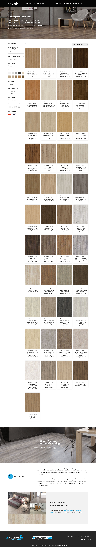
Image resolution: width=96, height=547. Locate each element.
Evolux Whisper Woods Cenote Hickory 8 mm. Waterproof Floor (65, 106)
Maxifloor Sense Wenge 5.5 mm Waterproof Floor (33, 260)
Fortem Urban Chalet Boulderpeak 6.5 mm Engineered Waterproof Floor (64, 291)
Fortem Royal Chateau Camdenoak (65, 386)
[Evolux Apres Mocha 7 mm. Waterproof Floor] (32, 184)
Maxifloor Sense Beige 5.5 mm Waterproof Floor (33, 290)
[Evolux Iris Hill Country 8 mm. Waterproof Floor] (32, 154)
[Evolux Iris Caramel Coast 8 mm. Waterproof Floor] (64, 154)
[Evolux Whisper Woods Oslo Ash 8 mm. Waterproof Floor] (48, 58)
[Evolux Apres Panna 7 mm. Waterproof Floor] (80, 154)
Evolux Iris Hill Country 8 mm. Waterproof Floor (33, 168)
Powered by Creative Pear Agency (59, 545)
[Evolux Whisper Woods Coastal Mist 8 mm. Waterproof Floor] (48, 90)
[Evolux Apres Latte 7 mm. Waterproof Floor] (64, 184)
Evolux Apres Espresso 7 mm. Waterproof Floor (49, 229)
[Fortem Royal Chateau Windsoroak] (32, 403)
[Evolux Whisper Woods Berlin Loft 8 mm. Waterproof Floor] (32, 122)
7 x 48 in (12, 91)
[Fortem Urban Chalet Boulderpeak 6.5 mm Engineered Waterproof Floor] (64, 275)
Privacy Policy (33, 545)
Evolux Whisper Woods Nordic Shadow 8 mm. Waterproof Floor (65, 74)
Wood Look (13, 100)
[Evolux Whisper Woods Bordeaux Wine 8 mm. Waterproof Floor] (80, 90)
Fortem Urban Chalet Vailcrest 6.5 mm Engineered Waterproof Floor (32, 323)
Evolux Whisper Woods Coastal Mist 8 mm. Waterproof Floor (49, 106)
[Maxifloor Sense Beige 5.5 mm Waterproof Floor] (32, 275)
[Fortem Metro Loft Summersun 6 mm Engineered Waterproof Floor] (32, 339)
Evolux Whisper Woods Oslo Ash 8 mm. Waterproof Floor (48, 74)
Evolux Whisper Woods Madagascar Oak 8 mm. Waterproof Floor (81, 74)
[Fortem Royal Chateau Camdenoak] (64, 371)
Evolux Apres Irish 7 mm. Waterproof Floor (80, 199)
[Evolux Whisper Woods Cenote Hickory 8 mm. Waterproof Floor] (64, 90)
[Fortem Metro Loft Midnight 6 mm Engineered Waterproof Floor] (64, 307)
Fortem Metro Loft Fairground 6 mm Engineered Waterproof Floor (48, 323)
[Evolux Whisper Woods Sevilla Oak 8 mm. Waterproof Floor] (32, 58)
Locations (80, 536)
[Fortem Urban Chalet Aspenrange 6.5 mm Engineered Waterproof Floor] (48, 275)
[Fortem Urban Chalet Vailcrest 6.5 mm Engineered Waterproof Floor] (32, 307)
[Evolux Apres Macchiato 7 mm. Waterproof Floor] (48, 184)
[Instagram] (90, 539)
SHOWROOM (76, 3)
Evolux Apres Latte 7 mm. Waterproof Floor (65, 199)
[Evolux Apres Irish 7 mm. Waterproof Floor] (80, 184)
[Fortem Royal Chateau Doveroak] (80, 371)
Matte (12, 66)
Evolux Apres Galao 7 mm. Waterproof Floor (32, 229)
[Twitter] (85, 539)
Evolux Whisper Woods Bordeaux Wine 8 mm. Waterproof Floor (81, 106)
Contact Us (88, 536)
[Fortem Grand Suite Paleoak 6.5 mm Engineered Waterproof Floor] (80, 339)
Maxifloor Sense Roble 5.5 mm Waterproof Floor (65, 260)
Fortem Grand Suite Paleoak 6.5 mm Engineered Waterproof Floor (81, 355)
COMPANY (66, 3)
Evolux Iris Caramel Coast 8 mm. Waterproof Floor (64, 168)
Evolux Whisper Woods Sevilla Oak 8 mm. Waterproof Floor (33, 74)
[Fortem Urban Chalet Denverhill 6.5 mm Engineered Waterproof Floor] (80, 275)
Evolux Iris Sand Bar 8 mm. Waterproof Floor (48, 137)
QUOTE (82, 3)
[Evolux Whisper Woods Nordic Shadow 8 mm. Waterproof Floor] (64, 58)
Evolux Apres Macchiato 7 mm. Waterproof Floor (49, 199)
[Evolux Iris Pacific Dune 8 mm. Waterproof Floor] (80, 122)
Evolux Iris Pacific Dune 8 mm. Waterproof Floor (81, 137)
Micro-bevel (13, 59)
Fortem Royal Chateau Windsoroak (32, 417)
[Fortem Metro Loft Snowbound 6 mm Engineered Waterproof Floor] (80, 307)
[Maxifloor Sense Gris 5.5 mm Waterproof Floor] (80, 245)
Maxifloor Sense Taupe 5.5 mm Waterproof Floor (49, 260)
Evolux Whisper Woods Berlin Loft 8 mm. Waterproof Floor (32, 138)
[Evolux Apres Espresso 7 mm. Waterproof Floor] (48, 215)
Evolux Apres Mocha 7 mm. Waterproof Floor (32, 199)
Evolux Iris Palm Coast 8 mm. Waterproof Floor (65, 137)
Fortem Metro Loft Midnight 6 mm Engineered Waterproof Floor (65, 323)
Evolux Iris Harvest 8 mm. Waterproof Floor (48, 168)
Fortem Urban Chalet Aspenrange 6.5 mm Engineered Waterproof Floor (48, 291)
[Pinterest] (88, 539)
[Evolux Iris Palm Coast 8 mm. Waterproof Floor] (64, 122)
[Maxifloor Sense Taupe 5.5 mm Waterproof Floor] (48, 245)
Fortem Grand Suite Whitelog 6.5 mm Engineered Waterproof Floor (32, 386)
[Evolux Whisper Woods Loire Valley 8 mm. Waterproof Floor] (32, 90)
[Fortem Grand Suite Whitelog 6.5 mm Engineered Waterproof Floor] (32, 371)
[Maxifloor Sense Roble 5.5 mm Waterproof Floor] (64, 245)
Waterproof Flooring (32, 70)
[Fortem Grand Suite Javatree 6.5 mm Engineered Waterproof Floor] (64, 339)
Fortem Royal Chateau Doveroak (80, 385)
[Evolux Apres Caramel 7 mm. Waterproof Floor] (64, 215)
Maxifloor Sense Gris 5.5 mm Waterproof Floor (81, 260)
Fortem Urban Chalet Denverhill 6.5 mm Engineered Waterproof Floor (81, 291)
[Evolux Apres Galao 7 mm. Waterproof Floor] (32, 215)
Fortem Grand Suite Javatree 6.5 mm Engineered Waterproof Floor (64, 355)
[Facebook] (82, 539)
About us (73, 536)
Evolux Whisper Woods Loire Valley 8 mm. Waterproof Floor (33, 106)
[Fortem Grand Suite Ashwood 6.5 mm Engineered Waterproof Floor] (48, 339)
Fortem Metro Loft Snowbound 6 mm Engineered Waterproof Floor (80, 323)
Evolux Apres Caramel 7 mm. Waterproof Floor (65, 229)
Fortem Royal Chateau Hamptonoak (49, 386)
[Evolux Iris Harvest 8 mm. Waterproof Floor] (48, 154)
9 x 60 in (12, 84)
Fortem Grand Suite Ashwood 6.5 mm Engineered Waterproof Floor (48, 355)
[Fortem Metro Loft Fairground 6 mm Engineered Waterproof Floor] (48, 307)
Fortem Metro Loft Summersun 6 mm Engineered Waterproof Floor (32, 355)
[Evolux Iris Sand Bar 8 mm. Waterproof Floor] (48, 122)
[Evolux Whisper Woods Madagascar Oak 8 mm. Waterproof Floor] (80, 58)
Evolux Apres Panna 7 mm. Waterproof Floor (80, 168)
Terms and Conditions (44, 545)
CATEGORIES (58, 3)
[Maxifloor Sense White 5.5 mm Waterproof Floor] (80, 215)
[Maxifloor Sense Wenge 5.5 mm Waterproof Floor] (32, 245)
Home (67, 536)
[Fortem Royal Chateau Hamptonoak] (48, 371)
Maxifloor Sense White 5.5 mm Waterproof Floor (81, 229)
